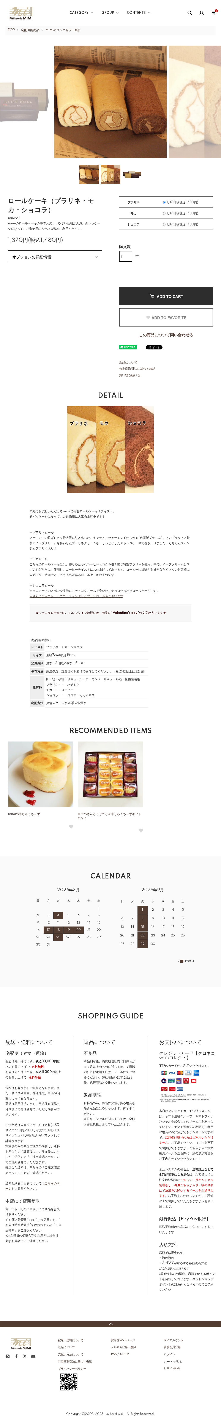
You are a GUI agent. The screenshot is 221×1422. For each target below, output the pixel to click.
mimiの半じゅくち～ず (24, 814)
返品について (128, 362)
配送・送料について (70, 1340)
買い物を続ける (129, 375)
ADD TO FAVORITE (169, 317)
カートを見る (173, 1361)
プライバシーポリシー (72, 1368)
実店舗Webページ (123, 1340)
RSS (114, 1354)
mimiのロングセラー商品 (63, 30)
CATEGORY (79, 13)
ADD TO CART (170, 296)
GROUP (107, 13)
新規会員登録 (172, 1347)
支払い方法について (70, 1354)
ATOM (124, 1354)
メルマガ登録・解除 (123, 1347)
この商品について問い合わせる (166, 335)
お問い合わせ (172, 1368)
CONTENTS (136, 13)
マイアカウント (173, 1340)
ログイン (169, 1354)
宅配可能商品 (30, 30)
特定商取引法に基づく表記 (137, 369)
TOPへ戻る (110, 1324)
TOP (11, 30)
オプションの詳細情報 (31, 256)
